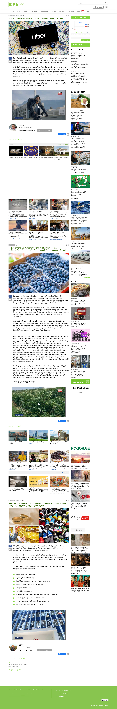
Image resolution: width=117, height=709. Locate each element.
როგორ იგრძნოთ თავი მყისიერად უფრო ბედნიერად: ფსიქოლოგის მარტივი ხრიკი (80, 466)
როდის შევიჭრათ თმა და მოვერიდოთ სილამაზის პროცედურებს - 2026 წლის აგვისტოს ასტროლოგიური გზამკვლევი (79, 570)
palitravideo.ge (12, 218)
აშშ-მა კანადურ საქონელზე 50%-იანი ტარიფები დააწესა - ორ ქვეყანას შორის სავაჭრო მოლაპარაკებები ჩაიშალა (79, 66)
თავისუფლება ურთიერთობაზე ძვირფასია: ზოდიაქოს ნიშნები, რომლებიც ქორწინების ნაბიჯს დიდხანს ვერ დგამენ (80, 486)
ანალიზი (74, 199)
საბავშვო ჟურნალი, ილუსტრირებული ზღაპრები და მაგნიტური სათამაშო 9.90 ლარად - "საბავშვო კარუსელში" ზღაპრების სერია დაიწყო (59, 490)
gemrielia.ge (12, 469)
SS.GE (11, 144)
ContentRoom (65, 472)
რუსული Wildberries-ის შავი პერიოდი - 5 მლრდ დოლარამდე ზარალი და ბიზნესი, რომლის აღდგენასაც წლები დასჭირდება (78, 348)
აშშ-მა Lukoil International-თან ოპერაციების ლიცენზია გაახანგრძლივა (79, 325)
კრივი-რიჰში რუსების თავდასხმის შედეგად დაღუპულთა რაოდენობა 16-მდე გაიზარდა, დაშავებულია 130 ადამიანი (38, 214)
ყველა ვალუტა (85, 40)
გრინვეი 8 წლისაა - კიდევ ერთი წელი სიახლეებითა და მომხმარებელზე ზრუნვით (78, 193)
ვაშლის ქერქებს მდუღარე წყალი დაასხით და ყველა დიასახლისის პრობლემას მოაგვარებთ (79, 506)
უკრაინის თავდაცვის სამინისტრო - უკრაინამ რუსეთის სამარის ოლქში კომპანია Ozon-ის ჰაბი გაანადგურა (18, 234)
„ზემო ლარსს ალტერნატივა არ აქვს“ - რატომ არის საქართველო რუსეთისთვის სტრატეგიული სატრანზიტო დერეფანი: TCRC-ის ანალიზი (79, 221)
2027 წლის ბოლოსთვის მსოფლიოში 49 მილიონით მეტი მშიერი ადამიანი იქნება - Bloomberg (78, 246)
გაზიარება (63, 134)
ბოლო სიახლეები (78, 49)
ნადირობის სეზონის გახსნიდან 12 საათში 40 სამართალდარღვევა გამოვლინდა (78, 56)
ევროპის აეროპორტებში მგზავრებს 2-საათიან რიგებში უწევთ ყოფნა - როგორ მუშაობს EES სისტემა (78, 374)
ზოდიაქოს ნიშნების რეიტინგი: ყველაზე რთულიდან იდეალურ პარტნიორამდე (80, 590)
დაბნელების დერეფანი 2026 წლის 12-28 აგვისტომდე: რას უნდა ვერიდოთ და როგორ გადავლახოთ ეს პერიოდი (79, 550)
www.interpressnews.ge (15, 238)
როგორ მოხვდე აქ (63, 144)
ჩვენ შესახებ (19, 689)
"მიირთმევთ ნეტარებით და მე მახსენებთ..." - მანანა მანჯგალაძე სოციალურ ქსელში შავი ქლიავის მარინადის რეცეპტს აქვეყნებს (18, 465)
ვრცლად (86, 277)
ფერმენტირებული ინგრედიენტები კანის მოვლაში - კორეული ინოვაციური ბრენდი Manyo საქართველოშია (38, 489)
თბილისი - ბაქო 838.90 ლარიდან (38, 441)
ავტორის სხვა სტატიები (26, 130)
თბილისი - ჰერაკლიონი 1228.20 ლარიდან (59, 442)
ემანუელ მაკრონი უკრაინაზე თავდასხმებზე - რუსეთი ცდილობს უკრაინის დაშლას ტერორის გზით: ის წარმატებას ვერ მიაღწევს (59, 235)
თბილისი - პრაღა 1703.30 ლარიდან (16, 442)
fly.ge (10, 444)
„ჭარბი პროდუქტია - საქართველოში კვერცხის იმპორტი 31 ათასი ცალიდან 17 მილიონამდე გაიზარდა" (79, 170)
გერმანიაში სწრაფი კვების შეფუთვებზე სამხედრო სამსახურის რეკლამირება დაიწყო (79, 302)
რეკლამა (28, 689)
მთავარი (11, 689)
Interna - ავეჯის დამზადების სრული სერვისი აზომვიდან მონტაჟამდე (17, 489)
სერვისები (36, 689)
